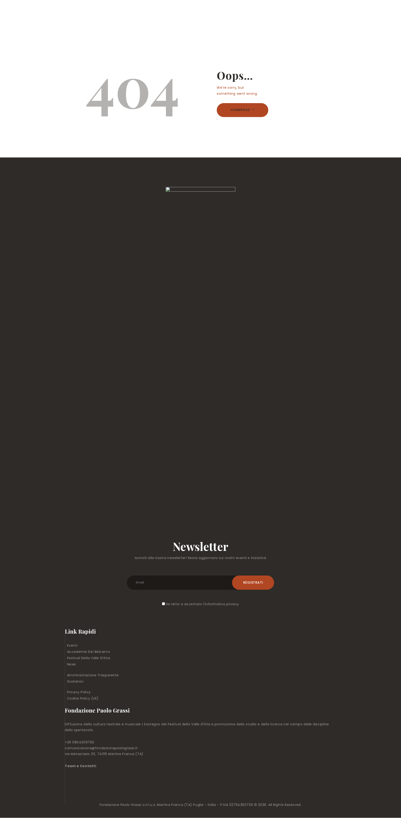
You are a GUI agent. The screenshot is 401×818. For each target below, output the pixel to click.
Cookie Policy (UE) (83, 698)
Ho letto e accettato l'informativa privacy (202, 604)
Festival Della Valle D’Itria (88, 658)
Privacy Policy (79, 692)
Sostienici (75, 681)
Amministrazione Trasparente (93, 675)
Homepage (240, 110)
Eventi (72, 645)
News (71, 664)
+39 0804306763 (79, 742)
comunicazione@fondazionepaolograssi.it (101, 748)
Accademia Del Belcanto (88, 651)
